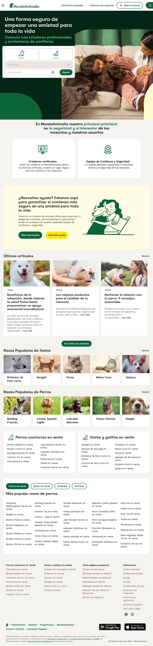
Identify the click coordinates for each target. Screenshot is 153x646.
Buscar (66, 72)
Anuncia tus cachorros (129, 599)
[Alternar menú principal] (3, 5)
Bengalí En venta (91, 444)
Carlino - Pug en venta (47, 517)
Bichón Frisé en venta (17, 520)
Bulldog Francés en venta (45, 504)
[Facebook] (126, 614)
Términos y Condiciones (57, 639)
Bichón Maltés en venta (19, 533)
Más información (30, 235)
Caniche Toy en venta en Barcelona (95, 592)
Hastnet (32, 624)
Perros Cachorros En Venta (21, 565)
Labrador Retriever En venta (52, 453)
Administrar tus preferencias (39, 641)
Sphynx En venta (124, 468)
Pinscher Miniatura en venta (103, 530)
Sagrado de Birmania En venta (128, 459)
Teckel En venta (49, 463)
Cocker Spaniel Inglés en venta (46, 543)
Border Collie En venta (19, 449)
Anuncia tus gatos (132, 604)
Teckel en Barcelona (93, 569)
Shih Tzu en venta (130, 514)
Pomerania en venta (102, 536)
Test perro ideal (131, 608)
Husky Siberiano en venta (73, 513)
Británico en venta (54, 573)
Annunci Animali (15, 629)
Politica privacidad (133, 573)
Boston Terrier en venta (19, 544)
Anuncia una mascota (102, 5)
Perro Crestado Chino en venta (103, 513)
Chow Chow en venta (46, 536)
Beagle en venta (14, 514)
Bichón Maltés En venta (20, 444)
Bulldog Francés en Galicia (96, 586)
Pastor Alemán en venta (76, 536)
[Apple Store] (135, 626)
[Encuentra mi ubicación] (53, 72)
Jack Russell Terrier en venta (75, 521)
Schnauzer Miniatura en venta (104, 543)
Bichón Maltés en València (96, 577)
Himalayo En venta (125, 444)
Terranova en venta (131, 524)
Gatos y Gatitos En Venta (58, 565)
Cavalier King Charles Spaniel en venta (46, 524)
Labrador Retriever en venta (75, 530)
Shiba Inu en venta (131, 508)
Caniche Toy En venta (18, 457)
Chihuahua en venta (45, 530)
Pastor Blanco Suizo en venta (75, 543)
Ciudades (62, 486)
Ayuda (126, 577)
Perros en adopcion (92, 597)
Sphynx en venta (53, 577)
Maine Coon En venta (126, 449)
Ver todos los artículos (76, 343)
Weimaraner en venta (132, 530)
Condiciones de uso (133, 586)
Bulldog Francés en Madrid (96, 573)
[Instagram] (132, 614)
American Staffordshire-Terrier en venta (19, 506)
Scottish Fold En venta (127, 464)
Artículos (79, 486)
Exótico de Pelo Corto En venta (95, 465)
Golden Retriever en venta (74, 504)
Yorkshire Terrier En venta (54, 467)
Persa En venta (123, 453)
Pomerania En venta (51, 459)
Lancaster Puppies (37, 629)
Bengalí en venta (53, 582)
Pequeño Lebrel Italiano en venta (105, 504)
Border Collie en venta (18, 539)
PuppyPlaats (47, 624)
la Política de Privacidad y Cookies (84, 639)
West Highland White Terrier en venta (132, 537)
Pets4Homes (18, 624)
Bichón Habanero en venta (17, 527)
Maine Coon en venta (55, 586)
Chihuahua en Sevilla (93, 582)
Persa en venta (52, 590)
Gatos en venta (41, 486)
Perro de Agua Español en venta (104, 521)
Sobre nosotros (131, 569)
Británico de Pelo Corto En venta (96, 457)
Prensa (126, 582)
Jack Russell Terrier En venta (52, 446)
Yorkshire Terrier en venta (131, 545)
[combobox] (36, 65)
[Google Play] (110, 626)
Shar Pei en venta (130, 503)
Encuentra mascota (72, 5)
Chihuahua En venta (18, 461)
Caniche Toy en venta (46, 511)
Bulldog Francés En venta (21, 453)
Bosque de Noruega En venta (94, 450)
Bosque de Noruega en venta (60, 569)
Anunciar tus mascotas (130, 592)
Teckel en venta (129, 519)
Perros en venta (17, 486)
